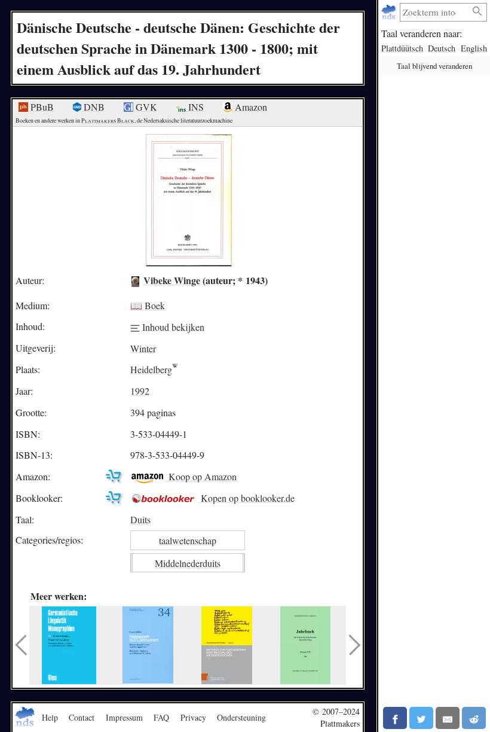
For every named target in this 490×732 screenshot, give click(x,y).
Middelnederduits (187, 563)
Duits (140, 519)
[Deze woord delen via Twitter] (421, 718)
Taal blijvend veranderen (434, 65)
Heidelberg (151, 369)
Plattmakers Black (107, 120)
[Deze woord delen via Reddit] (474, 718)
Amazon (249, 106)
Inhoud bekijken (172, 326)
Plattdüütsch (402, 48)
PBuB (41, 106)
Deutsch (441, 48)
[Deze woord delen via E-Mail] (448, 718)
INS (195, 106)
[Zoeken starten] (477, 11)
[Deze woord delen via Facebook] (395, 718)
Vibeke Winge (171, 280)
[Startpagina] (390, 12)
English (474, 48)
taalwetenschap (187, 540)
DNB (93, 106)
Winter (143, 347)
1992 (139, 391)
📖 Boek (147, 305)
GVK (145, 106)
